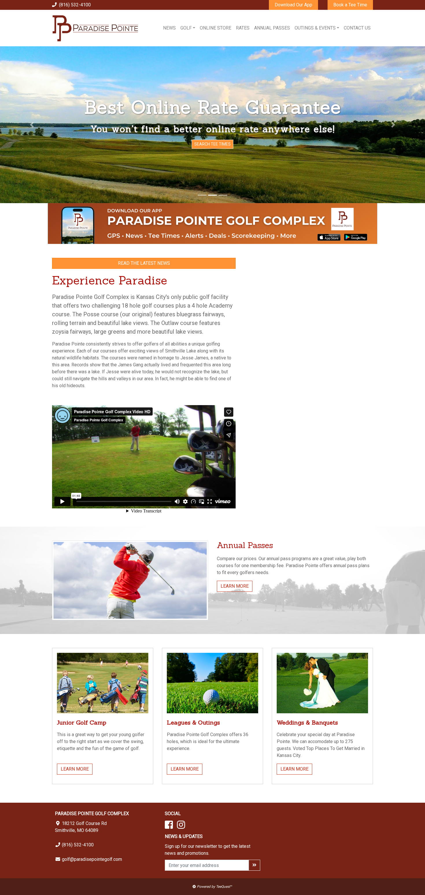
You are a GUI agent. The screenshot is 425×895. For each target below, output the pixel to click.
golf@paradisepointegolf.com (92, 859)
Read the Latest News (144, 263)
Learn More (235, 586)
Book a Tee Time (350, 5)
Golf (186, 28)
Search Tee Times (212, 144)
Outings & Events (315, 28)
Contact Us (357, 28)
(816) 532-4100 (75, 5)
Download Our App (293, 5)
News (169, 28)
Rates (243, 28)
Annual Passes (272, 28)
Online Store (215, 28)
